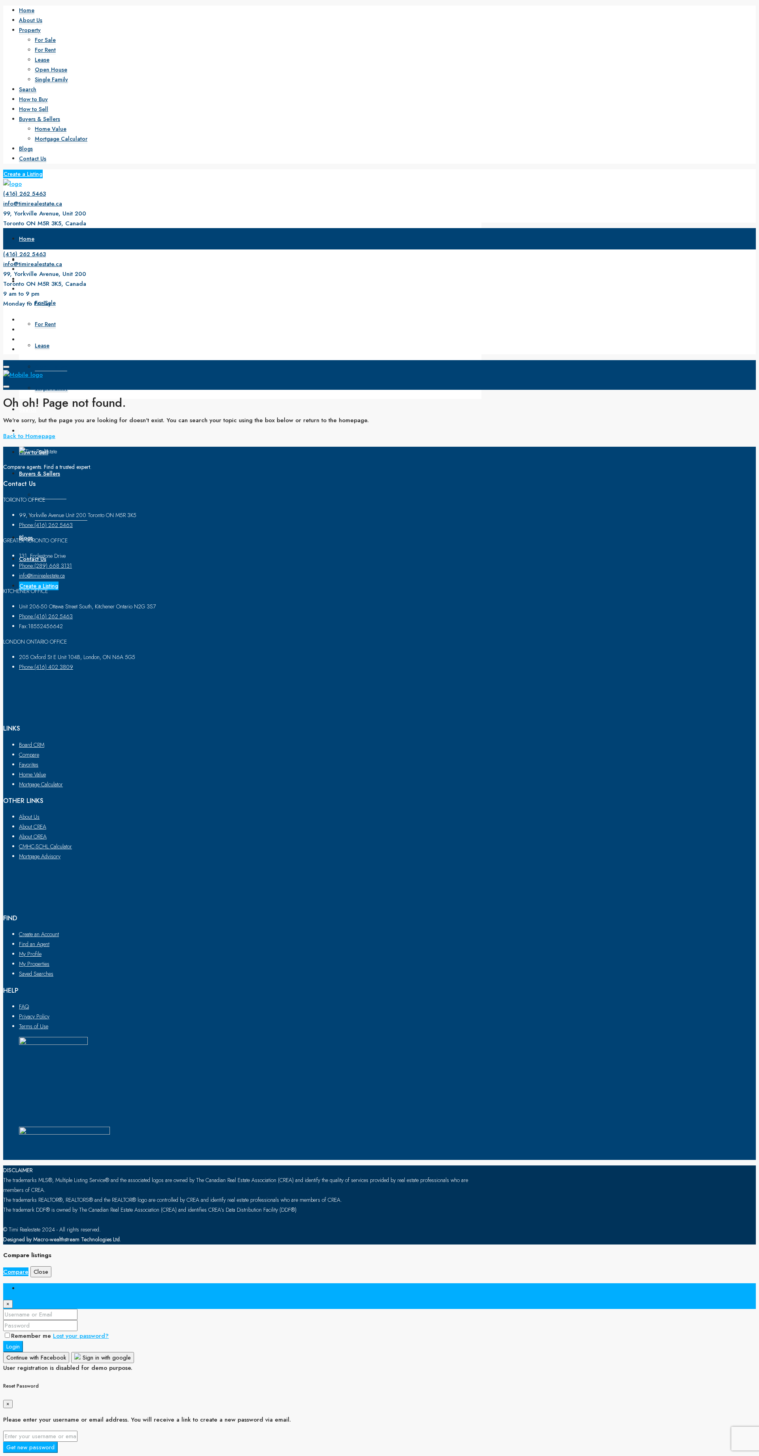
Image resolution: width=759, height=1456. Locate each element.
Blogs (26, 149)
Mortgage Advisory (39, 856)
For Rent (45, 50)
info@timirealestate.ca (32, 203)
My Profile (30, 954)
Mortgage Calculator (61, 139)
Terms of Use (33, 1026)
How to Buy (33, 99)
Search (27, 89)
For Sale (45, 40)
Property (30, 30)
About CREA (32, 827)
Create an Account (39, 934)
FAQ (24, 1006)
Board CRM (31, 745)
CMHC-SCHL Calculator (45, 846)
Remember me (32, 1335)
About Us (30, 20)
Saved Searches (36, 974)
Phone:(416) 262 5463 (46, 525)
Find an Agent (34, 944)
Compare (29, 755)
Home (26, 10)
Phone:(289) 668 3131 (45, 566)
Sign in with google (106, 1357)
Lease (42, 60)
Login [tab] (26, 1288)
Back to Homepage (29, 436)
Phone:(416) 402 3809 (46, 667)
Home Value (50, 129)
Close (41, 1271)
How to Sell (33, 109)
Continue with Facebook (36, 1357)
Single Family (51, 79)
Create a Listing (23, 174)
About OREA (33, 836)
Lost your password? (81, 1335)
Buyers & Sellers (39, 119)
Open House (51, 70)
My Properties (34, 964)
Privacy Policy (34, 1016)
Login (13, 1346)
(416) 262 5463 (24, 193)
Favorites (28, 765)
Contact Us (32, 158)
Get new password (30, 1447)
